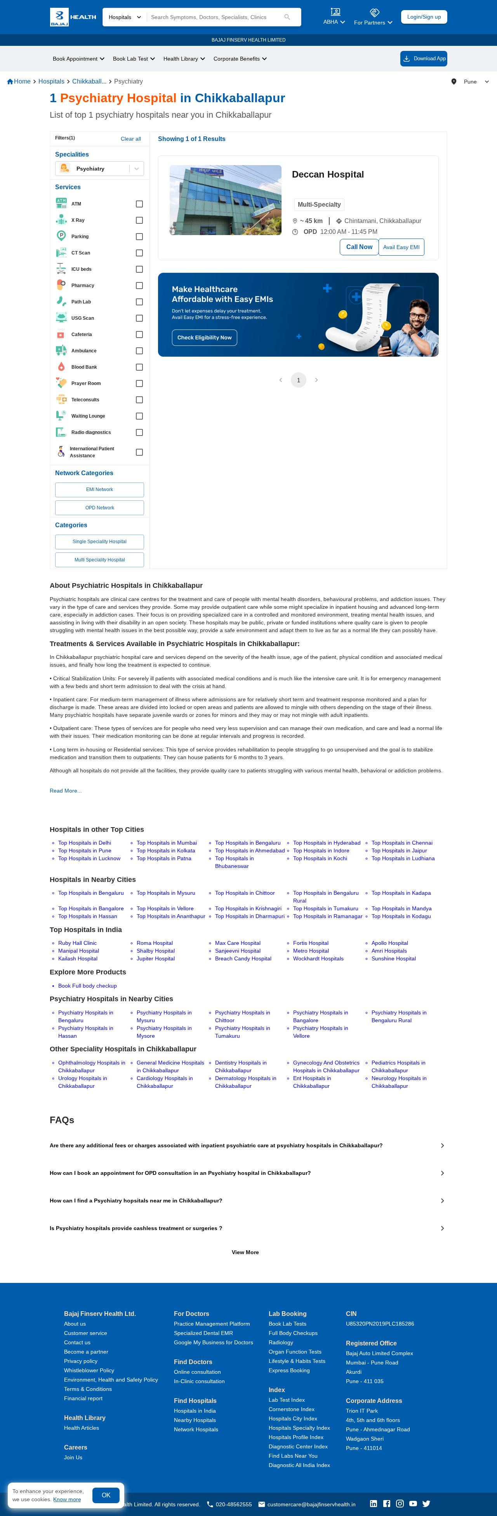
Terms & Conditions (88, 1389)
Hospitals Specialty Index (299, 1428)
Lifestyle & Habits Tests (297, 1361)
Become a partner (86, 1352)
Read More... (66, 791)
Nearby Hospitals (195, 1420)
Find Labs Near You (293, 1456)
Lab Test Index (287, 1400)
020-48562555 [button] (234, 1504)
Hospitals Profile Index (296, 1437)
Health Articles (81, 1428)
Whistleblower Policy (89, 1370)
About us (75, 1324)
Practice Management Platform (212, 1324)
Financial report (83, 1398)
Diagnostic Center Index (298, 1446)
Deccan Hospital (328, 174)
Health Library (180, 59)
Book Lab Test (130, 59)
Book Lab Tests (287, 1324)
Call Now (359, 247)
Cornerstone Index (292, 1409)
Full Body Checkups (293, 1333)
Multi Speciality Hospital (100, 560)
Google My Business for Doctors (213, 1342)
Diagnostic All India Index (299, 1465)
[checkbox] (102, 204)
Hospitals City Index (293, 1418)
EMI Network (99, 489)
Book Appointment (75, 59)
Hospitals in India (195, 1411)
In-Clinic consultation (199, 1381)
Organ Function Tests (295, 1352)
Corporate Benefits (237, 59)
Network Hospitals (196, 1429)
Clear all (131, 139)
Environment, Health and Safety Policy (111, 1380)
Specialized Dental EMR (203, 1333)
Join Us (73, 1457)
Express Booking (289, 1370)
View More (245, 1252)
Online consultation (197, 1372)
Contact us (77, 1342)
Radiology (281, 1342)
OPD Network (99, 508)
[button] (375, 1504)
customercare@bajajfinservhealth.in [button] (312, 1504)
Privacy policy (80, 1361)
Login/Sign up (424, 17)
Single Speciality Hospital (100, 541)
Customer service (85, 1333)
